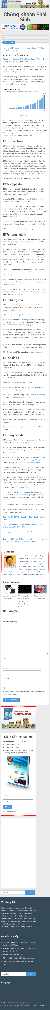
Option (34, 48)
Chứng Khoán (25, 48)
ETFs (37, 67)
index (34, 199)
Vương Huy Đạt (8, 62)
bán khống (25, 442)
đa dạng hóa (34, 130)
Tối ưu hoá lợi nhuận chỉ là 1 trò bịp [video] (18, 958)
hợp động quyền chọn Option (33, 564)
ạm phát (32, 419)
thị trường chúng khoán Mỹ (16, 120)
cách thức (35, 395)
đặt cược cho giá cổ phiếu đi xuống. (26, 462)
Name (5, 658)
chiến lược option (31, 1005)
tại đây (14, 574)
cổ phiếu (11, 189)
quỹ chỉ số (28, 539)
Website (6, 679)
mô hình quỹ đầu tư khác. (35, 224)
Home (5, 48)
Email (5, 668)
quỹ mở (32, 541)
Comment (6, 627)
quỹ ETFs (24, 541)
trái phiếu (11, 146)
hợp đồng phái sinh (39, 460)
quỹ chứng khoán (40, 539)
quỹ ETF (16, 541)
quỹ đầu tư (8, 541)
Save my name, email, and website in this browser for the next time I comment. (24, 693)
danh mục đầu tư (23, 397)
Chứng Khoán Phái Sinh (24, 16)
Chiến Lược (14, 48)
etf (8, 539)
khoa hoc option (18, 1005)
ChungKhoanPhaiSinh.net (18, 911)
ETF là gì (14, 539)
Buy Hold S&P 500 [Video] (12, 954)
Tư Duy (41, 48)
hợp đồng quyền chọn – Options (33, 492)
